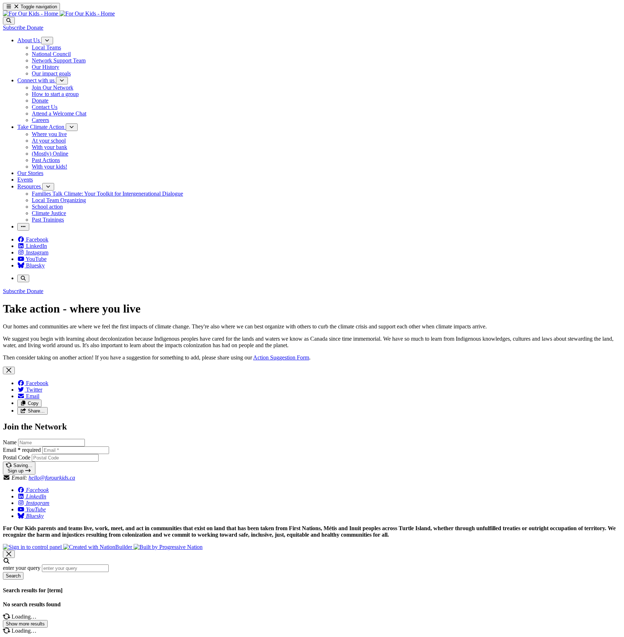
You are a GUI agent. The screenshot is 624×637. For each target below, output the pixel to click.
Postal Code (16, 457)
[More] (47, 40)
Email (22, 450)
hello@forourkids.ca (52, 478)
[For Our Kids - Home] (59, 13)
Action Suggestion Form (281, 357)
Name (10, 442)
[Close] (9, 370)
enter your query (21, 568)
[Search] (9, 21)
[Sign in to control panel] (33, 547)
